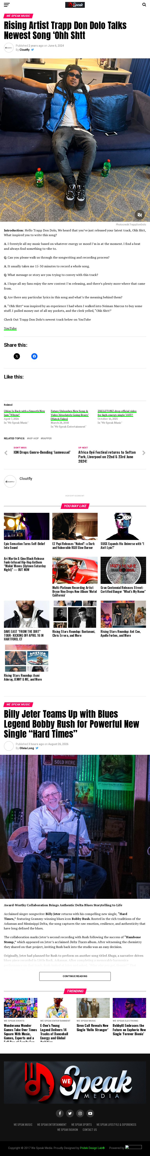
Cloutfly (24, 49)
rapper (47, 438)
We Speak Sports (81, 1124)
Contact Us (90, 1130)
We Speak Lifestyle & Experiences (116, 1124)
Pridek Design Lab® (92, 1148)
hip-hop (34, 438)
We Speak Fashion (67, 1130)
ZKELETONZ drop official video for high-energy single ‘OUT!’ (117, 413)
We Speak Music (23, 1124)
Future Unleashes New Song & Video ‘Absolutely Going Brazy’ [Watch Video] (70, 415)
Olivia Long (27, 748)
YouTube (10, 328)
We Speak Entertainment (52, 1124)
